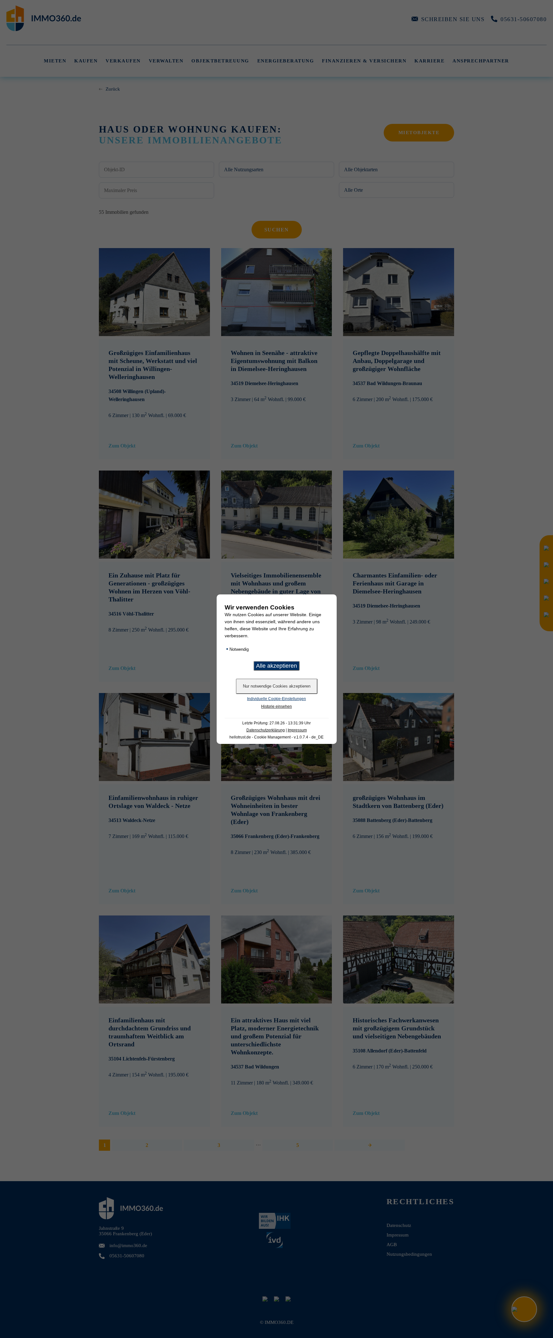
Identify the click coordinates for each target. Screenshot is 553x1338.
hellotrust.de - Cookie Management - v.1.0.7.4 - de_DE (276, 737)
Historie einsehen (276, 706)
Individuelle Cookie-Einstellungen (276, 699)
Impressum (297, 730)
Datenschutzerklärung (265, 730)
